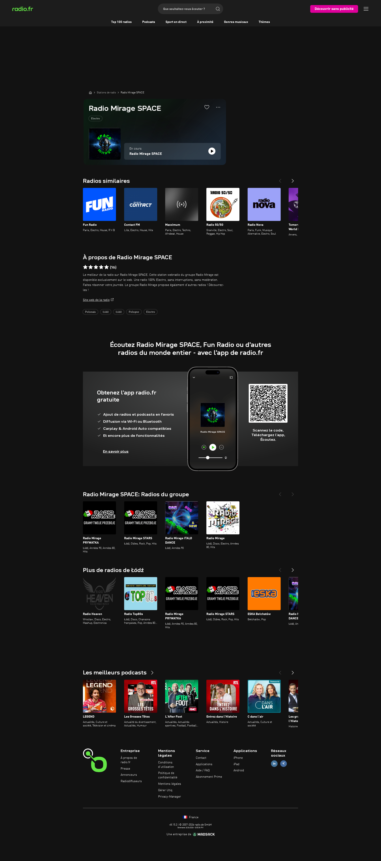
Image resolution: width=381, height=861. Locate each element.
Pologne (134, 312)
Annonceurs (129, 774)
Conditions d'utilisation (166, 764)
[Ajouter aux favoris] (206, 107)
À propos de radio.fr (129, 760)
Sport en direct (176, 22)
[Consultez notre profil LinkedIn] (274, 763)
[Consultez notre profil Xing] (283, 763)
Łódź (106, 312)
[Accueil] (90, 92)
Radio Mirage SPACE (145, 154)
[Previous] (280, 179)
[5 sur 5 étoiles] (106, 267)
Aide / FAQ (203, 770)
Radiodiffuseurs (131, 781)
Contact (201, 757)
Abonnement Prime (209, 776)
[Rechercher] (217, 8)
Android (238, 770)
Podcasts (148, 22)
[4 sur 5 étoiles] (101, 267)
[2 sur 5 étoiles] (90, 267)
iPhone (238, 757)
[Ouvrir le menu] (366, 8)
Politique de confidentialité (167, 775)
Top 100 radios (121, 22)
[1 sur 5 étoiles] (85, 267)
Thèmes (264, 22)
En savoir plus (116, 451)
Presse (125, 768)
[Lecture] (211, 151)
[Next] (293, 179)
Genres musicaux (236, 22)
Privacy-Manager (169, 796)
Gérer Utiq (165, 790)
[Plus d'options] (218, 107)
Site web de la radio (96, 300)
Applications (204, 764)
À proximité (205, 22)
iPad (236, 764)
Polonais (90, 312)
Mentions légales (169, 783)
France (193, 817)
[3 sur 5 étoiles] (96, 267)
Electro (95, 118)
